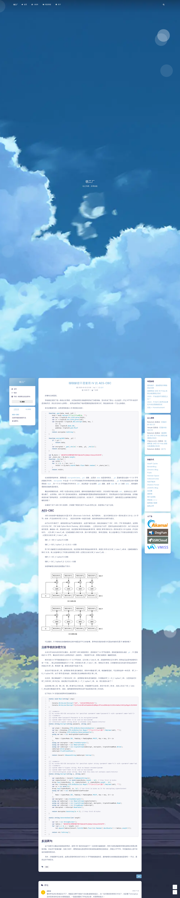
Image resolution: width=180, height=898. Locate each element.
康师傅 (149, 494)
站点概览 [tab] (28, 409)
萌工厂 (15, 4)
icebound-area (153, 479)
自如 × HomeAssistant (156, 407)
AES (47, 867)
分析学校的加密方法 (19, 418)
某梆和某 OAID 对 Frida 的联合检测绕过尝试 (157, 435)
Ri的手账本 (151, 482)
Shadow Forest (153, 485)
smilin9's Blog (152, 488)
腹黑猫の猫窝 (152, 503)
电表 (15, 393)
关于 (163, 449)
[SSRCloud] (157, 540)
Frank (149, 473)
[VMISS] (157, 546)
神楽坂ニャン (152, 500)
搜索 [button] (23, 402)
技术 (102, 387)
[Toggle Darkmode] (175, 892)
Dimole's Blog (152, 470)
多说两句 (15, 421)
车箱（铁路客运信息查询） (22, 396)
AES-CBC (15, 415)
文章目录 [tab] (16, 409)
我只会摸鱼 (151, 497)
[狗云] (157, 532)
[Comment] (175, 887)
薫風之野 (150, 506)
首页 (15, 389)
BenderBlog (151, 467)
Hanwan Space (153, 476)
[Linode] (157, 524)
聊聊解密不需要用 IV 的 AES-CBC (90, 383)
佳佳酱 (149, 491)
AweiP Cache (152, 464)
